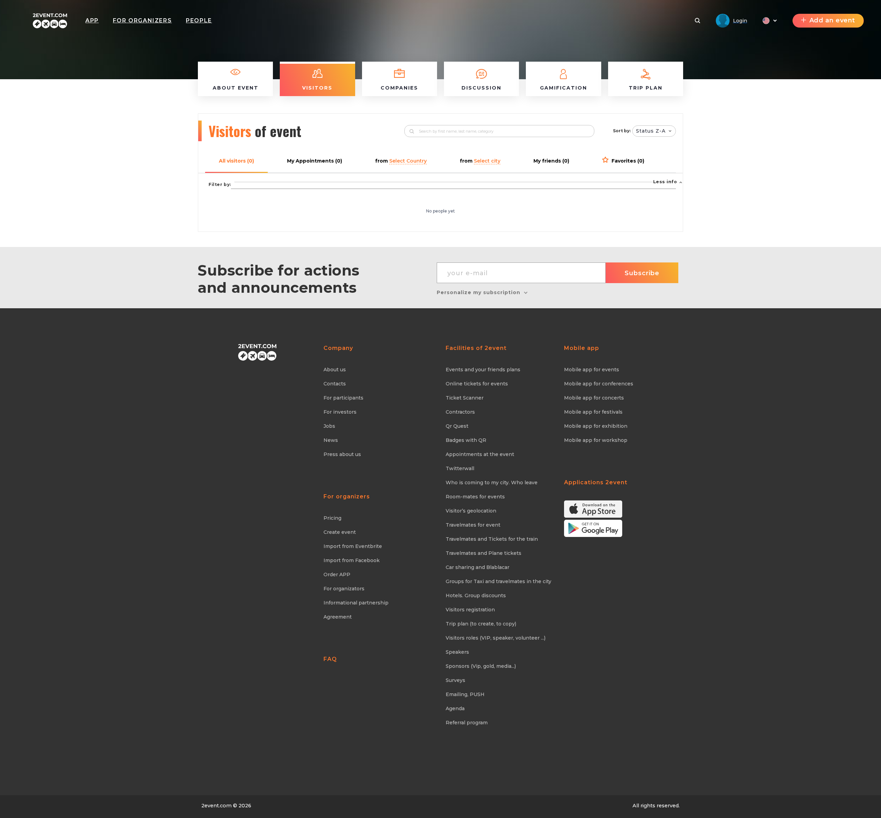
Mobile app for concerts (594, 398)
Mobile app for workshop (595, 440)
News (330, 440)
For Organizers (142, 20)
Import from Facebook (351, 560)
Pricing (332, 518)
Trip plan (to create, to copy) (481, 624)
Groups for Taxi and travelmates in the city (498, 581)
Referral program (467, 722)
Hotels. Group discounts (476, 595)
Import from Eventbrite (352, 546)
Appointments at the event (480, 454)
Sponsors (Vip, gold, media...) (481, 666)
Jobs (329, 426)
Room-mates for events (475, 497)
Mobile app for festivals (593, 412)
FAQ (330, 659)
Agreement (337, 617)
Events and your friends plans (483, 369)
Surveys (455, 680)
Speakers (457, 652)
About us (334, 369)
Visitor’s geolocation (471, 511)
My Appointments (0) (314, 161)
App (92, 20)
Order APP (336, 574)
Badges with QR (466, 440)
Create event (339, 532)
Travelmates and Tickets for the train (492, 539)
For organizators (343, 589)
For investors (340, 412)
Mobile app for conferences (598, 384)
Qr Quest (457, 426)
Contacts (334, 384)
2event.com (216, 806)
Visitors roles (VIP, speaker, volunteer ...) (495, 638)
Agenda (455, 708)
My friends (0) (551, 161)
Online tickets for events (477, 384)
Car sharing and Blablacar (477, 567)
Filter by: (220, 184)
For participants (343, 398)
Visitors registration (470, 610)
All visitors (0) (236, 161)
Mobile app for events (591, 369)
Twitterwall (460, 468)
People (199, 20)
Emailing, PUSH (465, 694)
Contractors (460, 412)
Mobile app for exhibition (595, 426)
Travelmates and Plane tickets (483, 553)
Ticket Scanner (465, 398)
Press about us (342, 454)
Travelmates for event (473, 525)
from (401, 161)
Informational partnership (356, 603)
